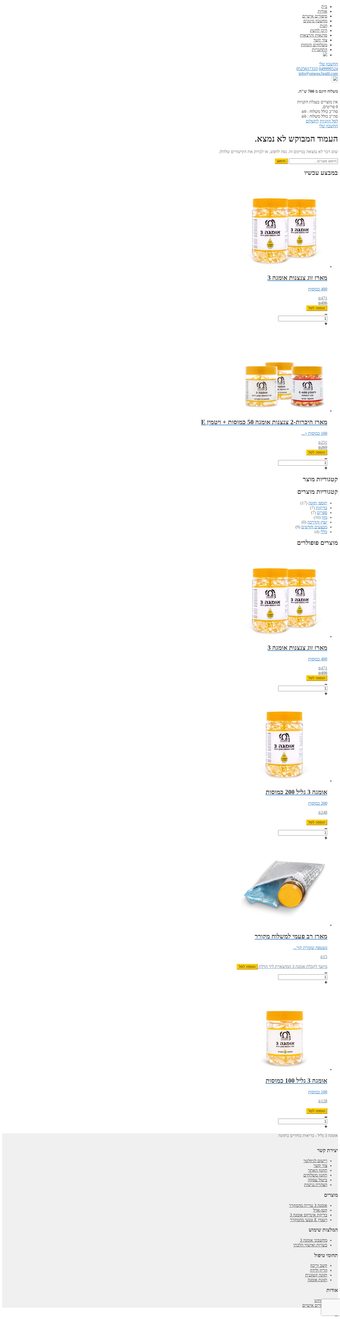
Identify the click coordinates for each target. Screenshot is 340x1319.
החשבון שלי (328, 64)
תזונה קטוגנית (316, 1275)
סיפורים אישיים (314, 16)
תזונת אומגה (317, 1280)
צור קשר (320, 40)
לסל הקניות (329, 121)
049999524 (328, 68)
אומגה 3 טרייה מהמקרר (308, 1205)
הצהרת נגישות (315, 1184)
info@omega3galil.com (318, 73)
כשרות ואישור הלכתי (310, 1245)
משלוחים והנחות (314, 45)
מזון (324, 517)
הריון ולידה (318, 1270)
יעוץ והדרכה (317, 522)
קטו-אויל (320, 1210)
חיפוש (281, 161)
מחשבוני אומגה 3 (313, 1240)
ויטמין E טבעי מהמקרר (308, 1219)
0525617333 (307, 68)
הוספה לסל (316, 308)
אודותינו (320, 1300)
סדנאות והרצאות (313, 35)
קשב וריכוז (318, 1265)
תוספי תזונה (317, 503)
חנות (323, 25)
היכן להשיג (318, 30)
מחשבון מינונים (315, 21)
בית (324, 6)
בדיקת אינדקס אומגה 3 (308, 1215)
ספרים (322, 512)
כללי (323, 531)
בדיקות (321, 507)
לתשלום (312, 121)
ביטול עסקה (317, 1180)
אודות (322, 11)
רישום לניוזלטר (315, 1160)
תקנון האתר (317, 1170)
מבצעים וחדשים (314, 527)
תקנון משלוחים (315, 1175)
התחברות (319, 49)
